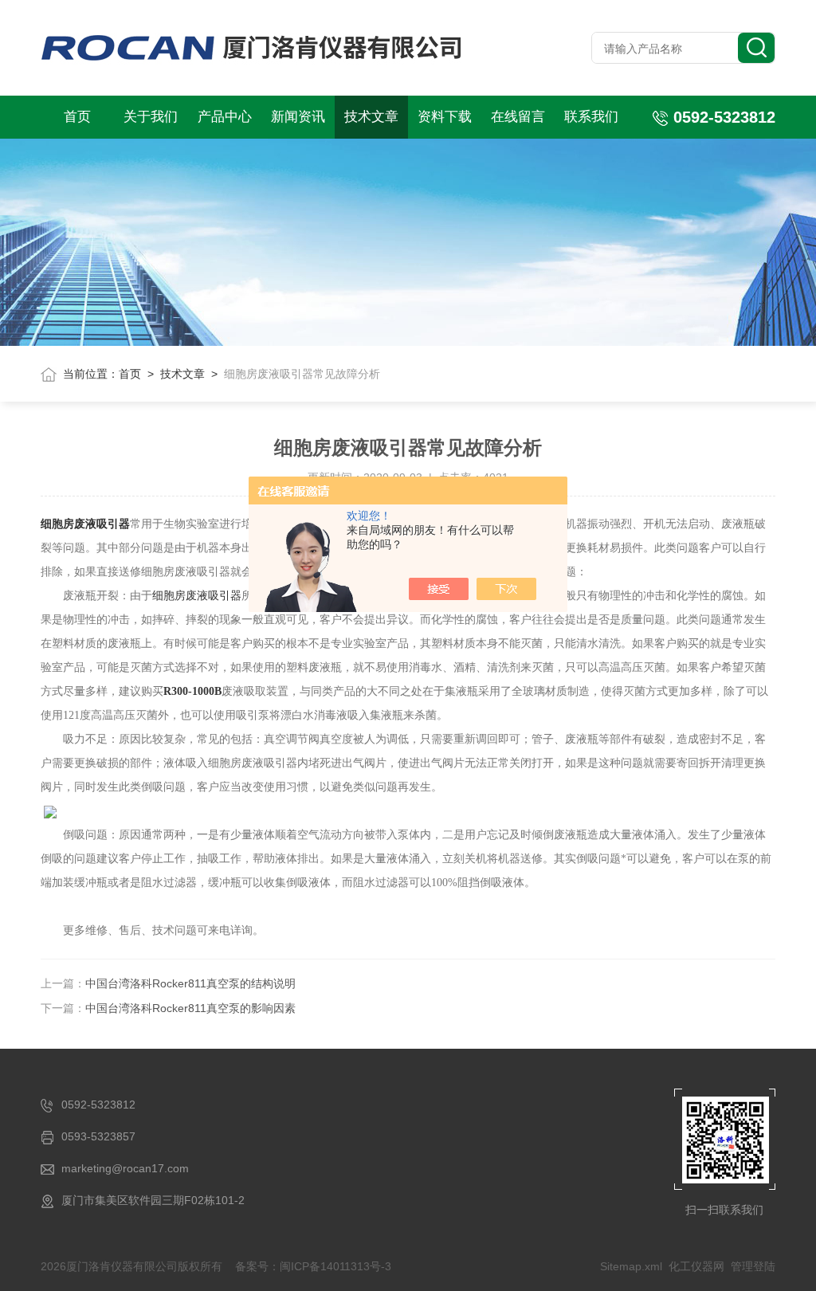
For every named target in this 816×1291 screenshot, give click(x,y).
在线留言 (518, 116)
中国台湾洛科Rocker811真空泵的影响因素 (190, 1008)
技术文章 (371, 116)
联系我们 (591, 116)
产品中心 (225, 116)
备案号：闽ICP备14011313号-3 (313, 1266)
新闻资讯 (298, 116)
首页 (77, 116)
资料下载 (445, 116)
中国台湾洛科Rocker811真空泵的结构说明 (190, 983)
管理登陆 (753, 1266)
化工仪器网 (696, 1266)
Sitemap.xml (631, 1266)
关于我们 (151, 116)
